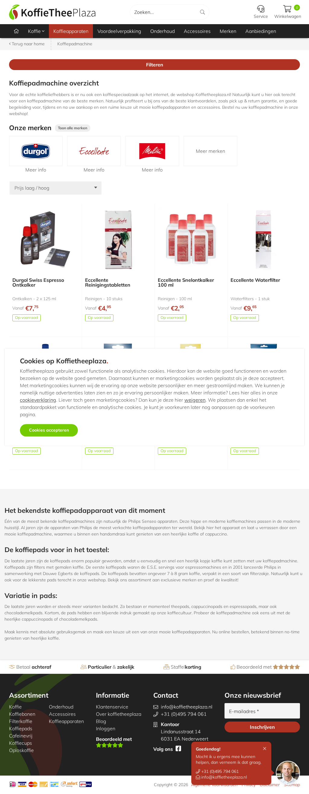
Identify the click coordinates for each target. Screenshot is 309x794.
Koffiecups (20, 743)
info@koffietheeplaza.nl (223, 777)
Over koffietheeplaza (118, 714)
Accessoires (197, 31)
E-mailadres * (244, 711)
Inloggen (105, 728)
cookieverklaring (38, 400)
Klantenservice (112, 707)
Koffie (35, 31)
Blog (101, 721)
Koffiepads (20, 728)
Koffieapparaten (70, 31)
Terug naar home (28, 44)
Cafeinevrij (20, 736)
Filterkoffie (20, 721)
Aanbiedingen (260, 31)
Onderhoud (162, 31)
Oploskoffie (21, 750)
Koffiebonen (22, 714)
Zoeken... (144, 12)
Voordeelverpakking (119, 31)
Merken (228, 31)
